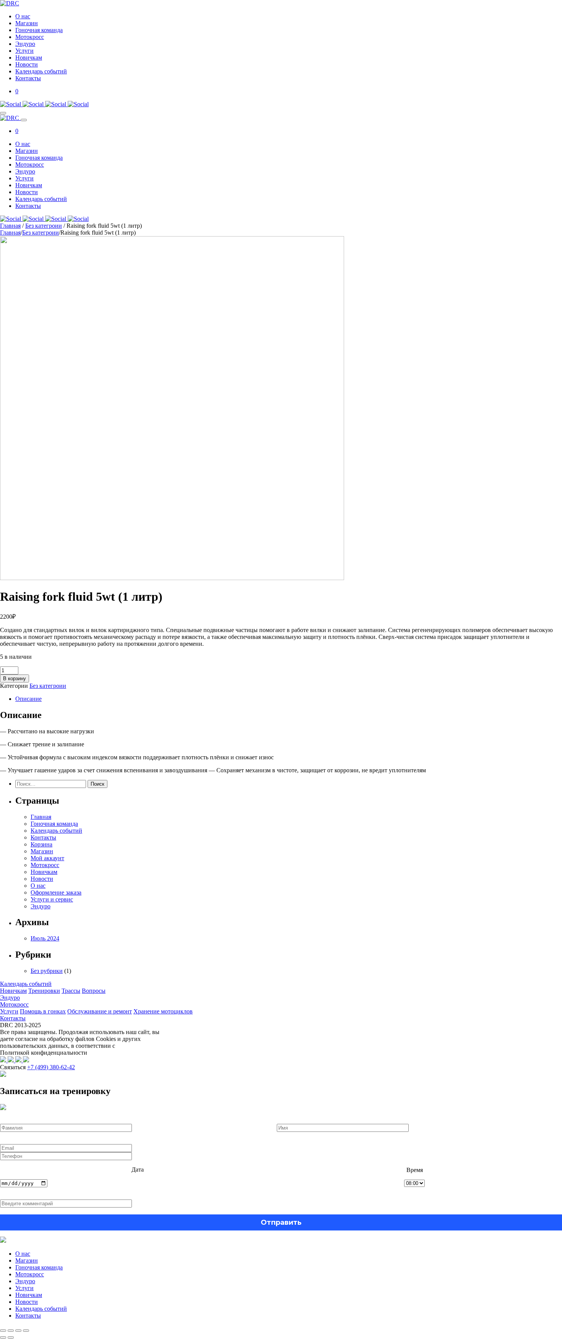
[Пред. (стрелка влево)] (3, 1337)
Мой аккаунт (47, 858)
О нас (22, 16)
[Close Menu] (24, 120)
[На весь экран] (11, 1330)
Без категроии (43, 225)
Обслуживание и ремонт (99, 1011)
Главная (10, 225)
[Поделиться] (18, 1330)
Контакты (28, 78)
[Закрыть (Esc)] (26, 1330)
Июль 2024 (45, 938)
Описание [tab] (28, 698)
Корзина (41, 844)
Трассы (71, 990)
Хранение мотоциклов (163, 1011)
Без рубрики (47, 971)
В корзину (14, 678)
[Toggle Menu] (3, 113)
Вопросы (94, 990)
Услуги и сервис (52, 899)
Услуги (24, 50)
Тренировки (44, 990)
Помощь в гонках (43, 1011)
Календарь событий (41, 71)
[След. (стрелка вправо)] (11, 1337)
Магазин (26, 23)
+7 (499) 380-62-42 (51, 1067)
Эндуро (25, 44)
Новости (26, 64)
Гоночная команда (39, 30)
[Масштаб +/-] (3, 1330)
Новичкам (28, 57)
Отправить (281, 1222)
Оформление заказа (56, 892)
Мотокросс (29, 37)
